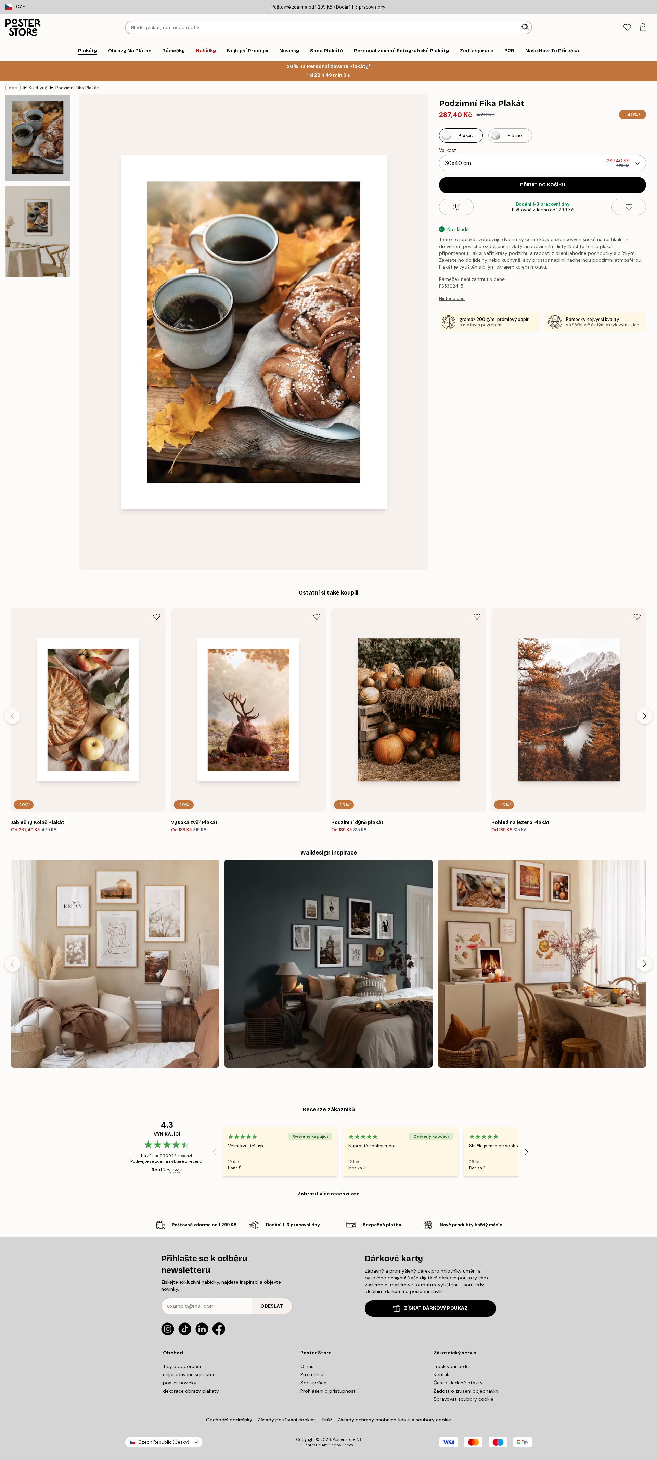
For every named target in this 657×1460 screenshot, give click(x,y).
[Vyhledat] (525, 27)
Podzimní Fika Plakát (77, 88)
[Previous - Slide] (12, 716)
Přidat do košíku (542, 185)
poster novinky (179, 1383)
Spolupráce (313, 1383)
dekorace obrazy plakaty (191, 1391)
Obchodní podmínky (229, 1420)
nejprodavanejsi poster (189, 1374)
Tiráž (326, 1420)
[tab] (627, 27)
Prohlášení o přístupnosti (328, 1391)
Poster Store (344, 1439)
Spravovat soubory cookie (463, 1399)
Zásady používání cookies (287, 1420)
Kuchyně (38, 88)
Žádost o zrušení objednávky (466, 1391)
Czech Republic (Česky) (163, 1442)
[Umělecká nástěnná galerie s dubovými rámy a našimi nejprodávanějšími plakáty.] (115, 964)
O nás (306, 1366)
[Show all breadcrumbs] (13, 87)
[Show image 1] (37, 138)
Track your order (452, 1366)
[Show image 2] (37, 231)
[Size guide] (456, 207)
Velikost (447, 150)
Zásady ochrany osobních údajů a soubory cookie (394, 1420)
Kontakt (442, 1374)
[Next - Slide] (644, 716)
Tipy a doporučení (183, 1366)
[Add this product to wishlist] (628, 207)
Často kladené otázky (458, 1383)
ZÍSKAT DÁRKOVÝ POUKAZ (435, 1308)
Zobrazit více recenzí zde (329, 1193)
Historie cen (452, 298)
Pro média (311, 1374)
